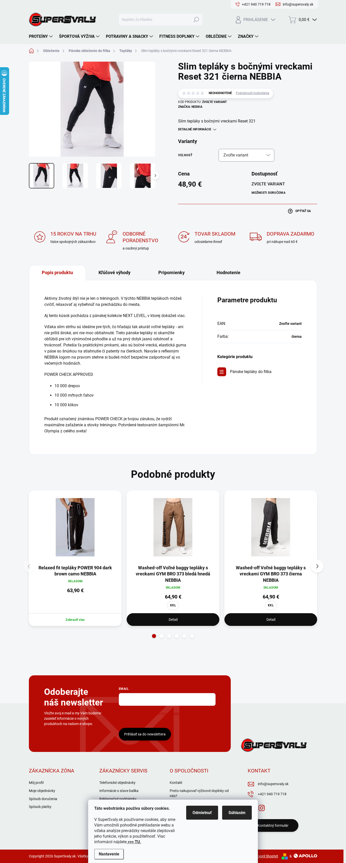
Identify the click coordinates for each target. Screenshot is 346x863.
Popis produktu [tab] (57, 272)
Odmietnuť (202, 812)
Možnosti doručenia (268, 193)
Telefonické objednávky (117, 783)
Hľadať (196, 19)
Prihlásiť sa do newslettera (145, 734)
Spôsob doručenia (43, 799)
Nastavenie (109, 854)
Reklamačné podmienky (118, 799)
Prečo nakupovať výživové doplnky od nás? (199, 793)
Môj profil (36, 783)
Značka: (190, 107)
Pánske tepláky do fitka (251, 371)
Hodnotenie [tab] (228, 272)
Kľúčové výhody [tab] (114, 272)
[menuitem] (41, 36)
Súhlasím (236, 812)
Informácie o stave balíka (119, 791)
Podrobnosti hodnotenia (252, 93)
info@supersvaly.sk (273, 784)
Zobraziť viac (75, 620)
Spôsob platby (40, 807)
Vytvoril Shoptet (265, 856)
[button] (154, 636)
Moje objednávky (42, 791)
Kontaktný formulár (273, 825)
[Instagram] (261, 807)
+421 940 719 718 (272, 794)
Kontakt (176, 783)
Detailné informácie (194, 129)
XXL (173, 605)
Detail (173, 620)
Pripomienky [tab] (171, 272)
